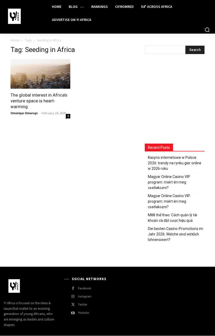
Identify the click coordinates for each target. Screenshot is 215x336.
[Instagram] (73, 296)
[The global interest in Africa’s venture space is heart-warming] (40, 74)
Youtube (83, 312)
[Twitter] (73, 304)
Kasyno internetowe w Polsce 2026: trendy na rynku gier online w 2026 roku (174, 163)
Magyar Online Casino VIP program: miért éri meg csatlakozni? (169, 182)
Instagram (85, 296)
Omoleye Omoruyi (24, 113)
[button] (207, 29)
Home (15, 40)
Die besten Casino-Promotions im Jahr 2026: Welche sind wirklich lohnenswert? (175, 234)
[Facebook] (73, 288)
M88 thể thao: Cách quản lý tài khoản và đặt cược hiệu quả (172, 218)
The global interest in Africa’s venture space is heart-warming (38, 100)
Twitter (82, 304)
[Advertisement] (180, 99)
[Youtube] (73, 313)
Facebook (84, 288)
